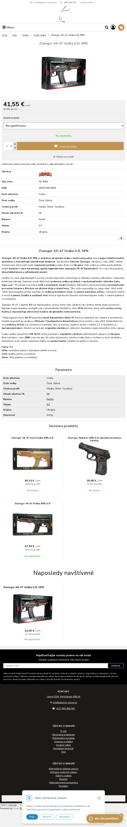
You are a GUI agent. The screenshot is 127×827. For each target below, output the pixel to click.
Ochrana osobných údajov (63, 772)
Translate (24, 808)
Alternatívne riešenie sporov (63, 768)
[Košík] (121, 27)
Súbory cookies (64, 775)
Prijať (32, 816)
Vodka (25, 35)
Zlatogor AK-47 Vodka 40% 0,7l (32, 503)
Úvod (4, 35)
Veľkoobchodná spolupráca (63, 782)
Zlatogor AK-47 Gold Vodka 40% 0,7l (32, 437)
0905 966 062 (70, 2)
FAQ (63, 752)
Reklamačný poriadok (63, 738)
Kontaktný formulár (63, 748)
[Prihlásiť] (113, 27)
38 (48, 393)
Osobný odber (63, 745)
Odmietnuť (64, 816)
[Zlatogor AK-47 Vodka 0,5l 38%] (63, 73)
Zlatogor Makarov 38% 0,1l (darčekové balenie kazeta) (94, 439)
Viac (14, 35)
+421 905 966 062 (65, 708)
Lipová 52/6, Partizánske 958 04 (63, 696)
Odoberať (115, 665)
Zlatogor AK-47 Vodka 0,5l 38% (23, 587)
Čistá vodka (40, 35)
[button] (122, 815)
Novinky (63, 779)
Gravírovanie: (11, 118)
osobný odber (86, 2)
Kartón (50, 399)
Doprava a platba (63, 741)
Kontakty (63, 786)
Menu (10, 27)
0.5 (48, 404)
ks (11, 146)
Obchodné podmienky (63, 734)
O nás (63, 731)
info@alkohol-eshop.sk (45, 2)
